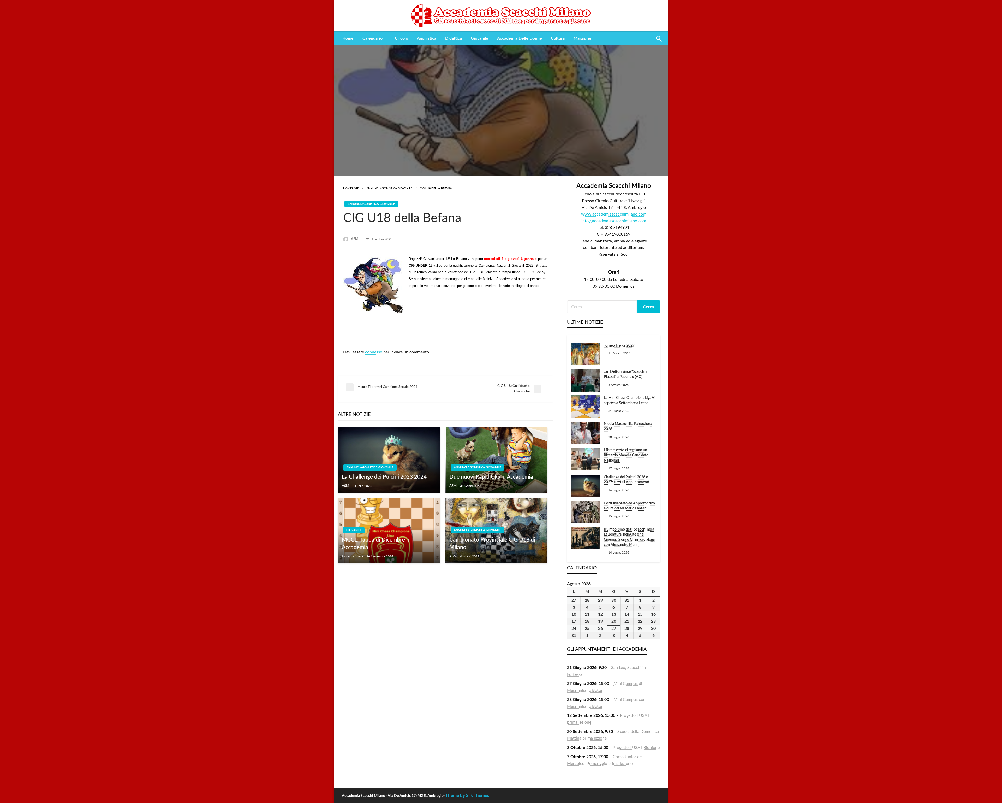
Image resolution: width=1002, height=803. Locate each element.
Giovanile (479, 38)
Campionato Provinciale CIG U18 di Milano (492, 543)
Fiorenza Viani (353, 556)
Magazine (582, 38)
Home (348, 38)
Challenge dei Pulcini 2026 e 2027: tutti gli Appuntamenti (626, 479)
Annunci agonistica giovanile (389, 188)
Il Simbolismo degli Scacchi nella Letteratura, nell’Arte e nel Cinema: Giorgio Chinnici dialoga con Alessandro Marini (629, 537)
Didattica (453, 38)
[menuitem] (348, 38)
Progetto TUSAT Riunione (636, 748)
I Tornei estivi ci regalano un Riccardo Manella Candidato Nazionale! (626, 455)
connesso (373, 352)
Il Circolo (399, 38)
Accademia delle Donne (519, 38)
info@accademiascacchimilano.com (613, 221)
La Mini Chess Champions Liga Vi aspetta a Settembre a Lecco (629, 400)
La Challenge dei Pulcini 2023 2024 (384, 477)
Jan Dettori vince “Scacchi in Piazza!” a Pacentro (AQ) (626, 374)
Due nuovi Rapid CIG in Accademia (491, 477)
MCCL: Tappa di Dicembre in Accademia (376, 543)
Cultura (558, 38)
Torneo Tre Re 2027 (619, 345)
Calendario (372, 38)
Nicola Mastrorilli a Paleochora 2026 (628, 426)
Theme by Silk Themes (467, 795)
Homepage (351, 188)
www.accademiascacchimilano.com (613, 214)
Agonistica (426, 38)
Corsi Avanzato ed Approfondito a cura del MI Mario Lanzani (629, 506)
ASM (355, 239)
